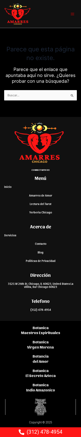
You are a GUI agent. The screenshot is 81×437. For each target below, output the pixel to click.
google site (40, 409)
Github (40, 412)
